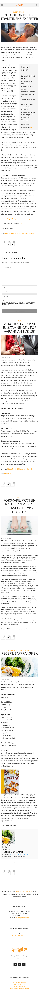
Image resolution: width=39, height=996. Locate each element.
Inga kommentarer (11, 252)
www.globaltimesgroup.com (19, 989)
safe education (29, 233)
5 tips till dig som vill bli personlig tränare (21, 219)
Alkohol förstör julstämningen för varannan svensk (19, 327)
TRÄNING (22, 12)
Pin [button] (9, 845)
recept (13, 862)
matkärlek (7, 862)
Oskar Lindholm (17, 936)
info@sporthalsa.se (22, 918)
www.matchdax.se (19, 982)
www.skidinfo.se (19, 986)
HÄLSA (15, 12)
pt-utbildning (21, 233)
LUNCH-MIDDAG (24, 651)
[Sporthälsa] (19, 5)
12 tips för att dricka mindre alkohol (19, 469)
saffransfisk (18, 862)
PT (16, 233)
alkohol (6, 473)
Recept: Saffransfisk (19, 653)
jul (10, 473)
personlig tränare (9, 233)
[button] (2, 847)
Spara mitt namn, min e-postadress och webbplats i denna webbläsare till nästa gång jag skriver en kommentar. (18, 303)
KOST (16, 651)
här (31, 127)
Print (4, 845)
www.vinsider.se (19, 984)
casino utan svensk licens (23, 891)
